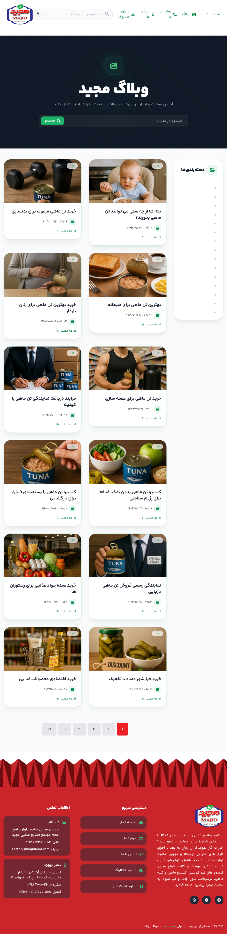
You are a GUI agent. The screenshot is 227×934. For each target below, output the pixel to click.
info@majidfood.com (35, 892)
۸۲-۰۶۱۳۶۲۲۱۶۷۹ (38, 842)
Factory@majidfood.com (30, 849)
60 (49, 729)
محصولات (212, 14)
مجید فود (169, 926)
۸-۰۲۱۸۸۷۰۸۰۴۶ (39, 885)
